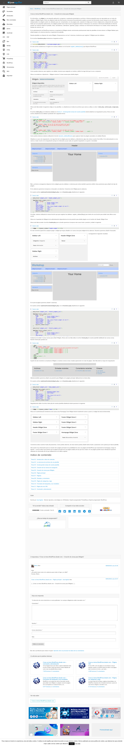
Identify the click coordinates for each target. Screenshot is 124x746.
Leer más (77, 743)
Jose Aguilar (40, 500)
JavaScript (9, 33)
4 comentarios (55, 671)
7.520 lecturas (47, 671)
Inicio (31, 8)
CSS (8, 54)
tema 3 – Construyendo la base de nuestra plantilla (71, 111)
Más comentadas (11, 20)
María (36, 565)
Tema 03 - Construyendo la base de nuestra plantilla (45, 465)
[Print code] (115, 41)
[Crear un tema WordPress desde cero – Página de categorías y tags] (82, 681)
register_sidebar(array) (77, 46)
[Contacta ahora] (106, 713)
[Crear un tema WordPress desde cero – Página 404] (82, 665)
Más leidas (9, 24)
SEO (8, 71)
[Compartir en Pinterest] (79, 511)
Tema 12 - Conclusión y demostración (41, 489)
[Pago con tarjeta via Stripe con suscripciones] (43, 730)
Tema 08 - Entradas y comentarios (40, 478)
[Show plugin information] (117, 41)
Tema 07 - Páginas (36, 475)
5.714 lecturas (92, 686)
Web (33, 637)
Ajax (8, 41)
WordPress (10, 62)
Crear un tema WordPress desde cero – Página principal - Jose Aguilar (50, 579)
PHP (8, 37)
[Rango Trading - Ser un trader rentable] (74, 730)
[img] (33, 510)
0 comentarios (101, 671)
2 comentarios (55, 686)
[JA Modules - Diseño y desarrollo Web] (43, 713)
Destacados (10, 15)
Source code (35, 41)
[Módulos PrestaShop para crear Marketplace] (74, 713)
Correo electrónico (37, 630)
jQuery (8, 28)
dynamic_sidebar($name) (66, 136)
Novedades (10, 11)
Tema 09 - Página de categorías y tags (41, 481)
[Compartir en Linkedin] (74, 511)
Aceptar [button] (72, 743)
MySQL (9, 45)
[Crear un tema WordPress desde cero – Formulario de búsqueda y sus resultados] (36, 681)
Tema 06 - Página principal (38, 473)
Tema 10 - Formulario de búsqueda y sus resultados (45, 483)
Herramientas (10, 67)
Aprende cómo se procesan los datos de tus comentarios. (69, 650)
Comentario (35, 603)
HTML (8, 50)
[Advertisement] (75, 542)
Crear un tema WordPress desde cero (43, 701)
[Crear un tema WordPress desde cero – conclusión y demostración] (36, 665)
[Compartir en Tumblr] (89, 511)
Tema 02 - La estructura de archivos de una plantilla (45, 462)
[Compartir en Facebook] (60, 511)
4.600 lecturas (92, 671)
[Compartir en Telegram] (84, 511)
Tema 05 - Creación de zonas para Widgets (42, 470)
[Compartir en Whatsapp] (69, 511)
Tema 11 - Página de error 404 (39, 486)
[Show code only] (112, 41)
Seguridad (9, 75)
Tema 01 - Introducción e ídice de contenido (43, 459)
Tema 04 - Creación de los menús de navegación (44, 467)
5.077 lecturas (47, 686)
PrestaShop (10, 58)
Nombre (34, 623)
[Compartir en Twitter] (65, 511)
